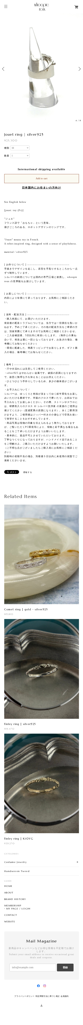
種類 (6, 148)
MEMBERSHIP (12, 905)
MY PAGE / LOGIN (18, 908)
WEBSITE (9, 921)
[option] (41, 69)
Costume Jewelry (15, 862)
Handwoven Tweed (17, 871)
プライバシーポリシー (24, 996)
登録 (65, 967)
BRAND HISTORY (15, 899)
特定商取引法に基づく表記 (48, 996)
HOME (8, 886)
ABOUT (9, 892)
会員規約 (65, 996)
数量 (6, 155)
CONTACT (10, 915)
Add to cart (41, 178)
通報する (27, 472)
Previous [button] (4, 69)
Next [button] (79, 69)
